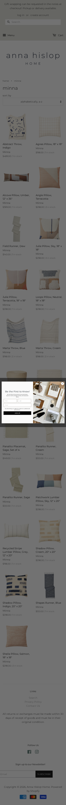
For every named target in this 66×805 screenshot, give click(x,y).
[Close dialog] (62, 383)
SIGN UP (17, 413)
